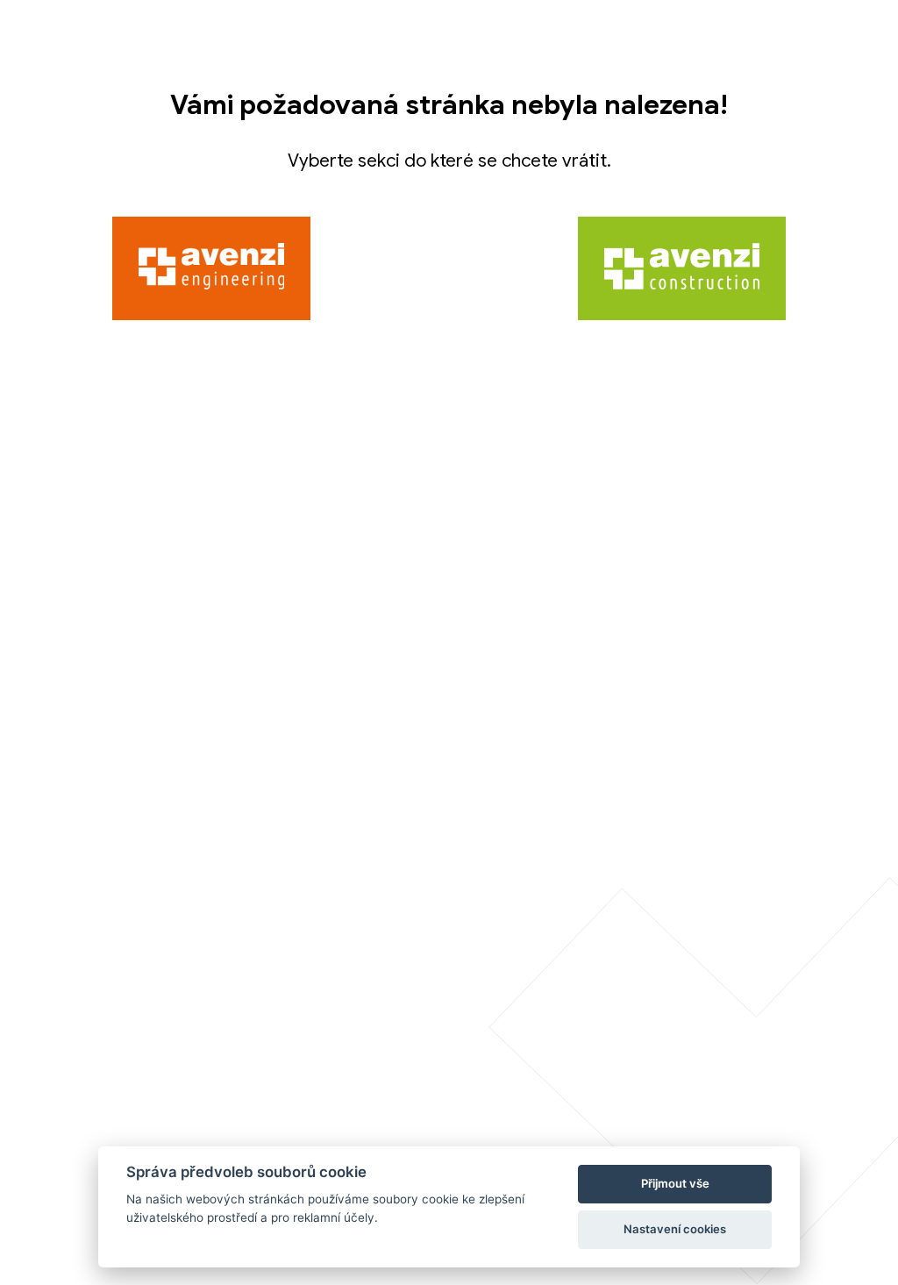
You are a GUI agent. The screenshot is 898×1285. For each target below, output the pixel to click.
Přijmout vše (675, 1183)
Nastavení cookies (675, 1229)
